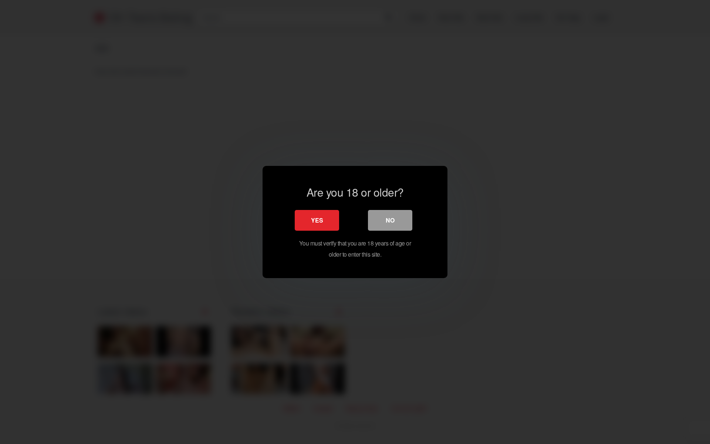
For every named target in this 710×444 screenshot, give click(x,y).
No (390, 220)
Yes (317, 220)
